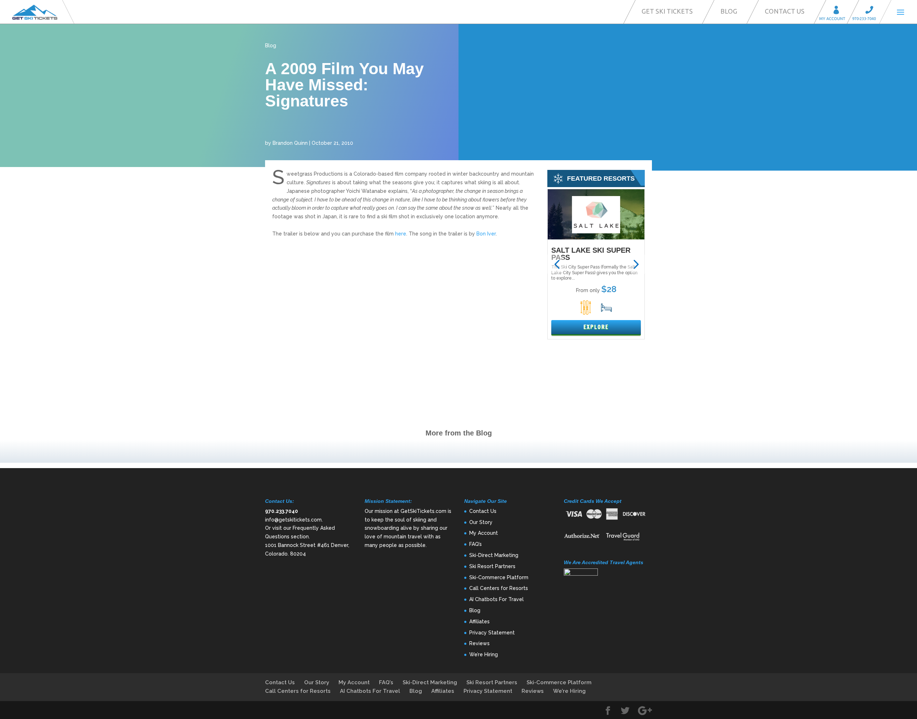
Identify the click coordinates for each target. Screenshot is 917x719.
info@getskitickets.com (293, 520)
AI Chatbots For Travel (496, 599)
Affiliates (479, 621)
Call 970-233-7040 (871, 11)
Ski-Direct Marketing (493, 555)
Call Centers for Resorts (498, 588)
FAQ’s (475, 544)
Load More (458, 451)
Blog (728, 11)
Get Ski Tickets (667, 11)
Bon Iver (486, 234)
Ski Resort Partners (492, 566)
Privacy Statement (492, 632)
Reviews (479, 643)
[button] (556, 264)
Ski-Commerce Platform (498, 577)
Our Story (481, 522)
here (400, 234)
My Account (838, 11)
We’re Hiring (483, 654)
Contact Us (785, 11)
